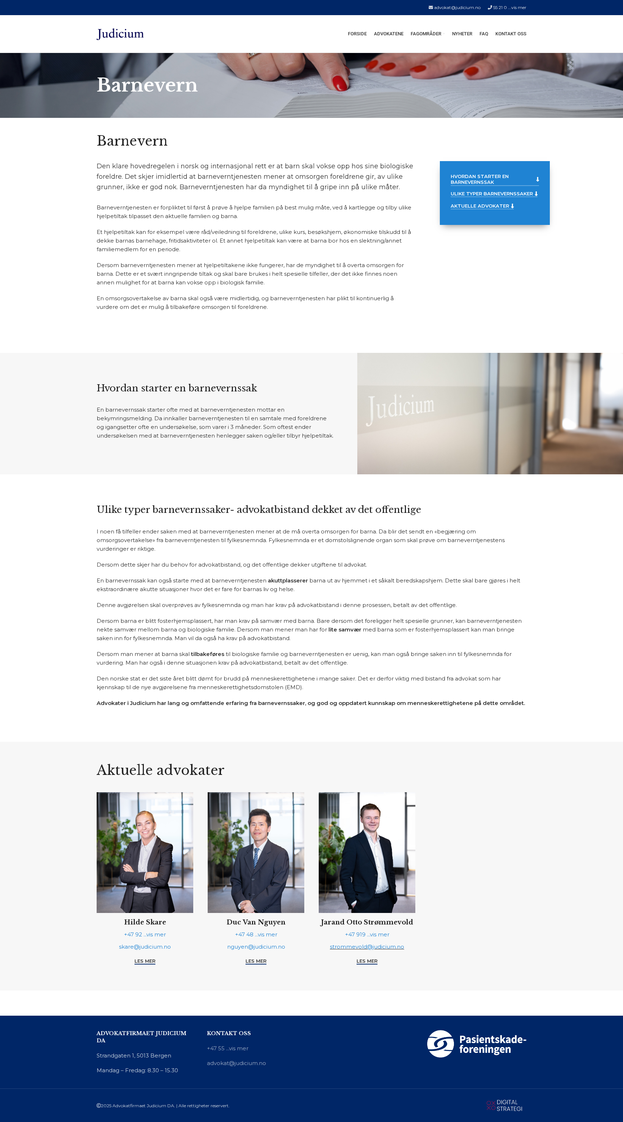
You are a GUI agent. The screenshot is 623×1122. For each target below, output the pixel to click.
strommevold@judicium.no (367, 946)
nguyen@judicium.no (256, 946)
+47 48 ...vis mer (256, 934)
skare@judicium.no (145, 946)
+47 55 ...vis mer (227, 1048)
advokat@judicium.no (457, 7)
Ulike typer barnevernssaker (492, 193)
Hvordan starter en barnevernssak (480, 179)
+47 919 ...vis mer (367, 934)
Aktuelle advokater (480, 206)
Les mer (144, 961)
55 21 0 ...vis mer (509, 7)
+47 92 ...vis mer (145, 934)
